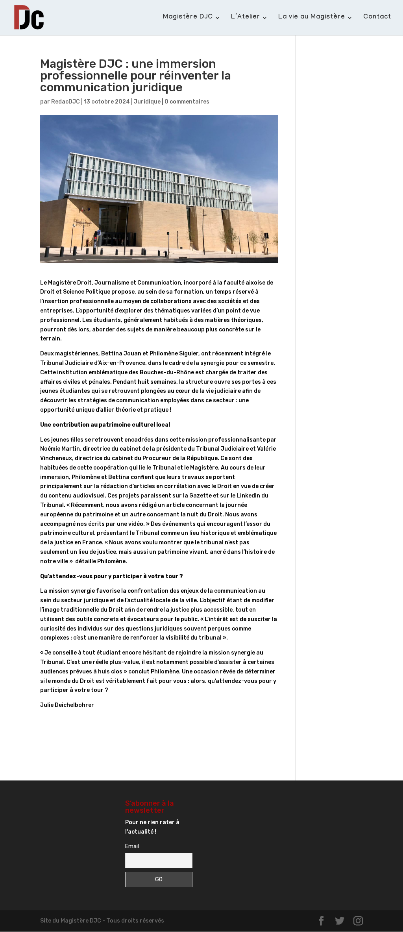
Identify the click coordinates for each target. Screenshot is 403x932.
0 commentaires (187, 101)
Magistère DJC (188, 18)
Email (132, 846)
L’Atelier (245, 18)
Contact (377, 18)
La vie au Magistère (311, 18)
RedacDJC (65, 101)
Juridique (147, 101)
